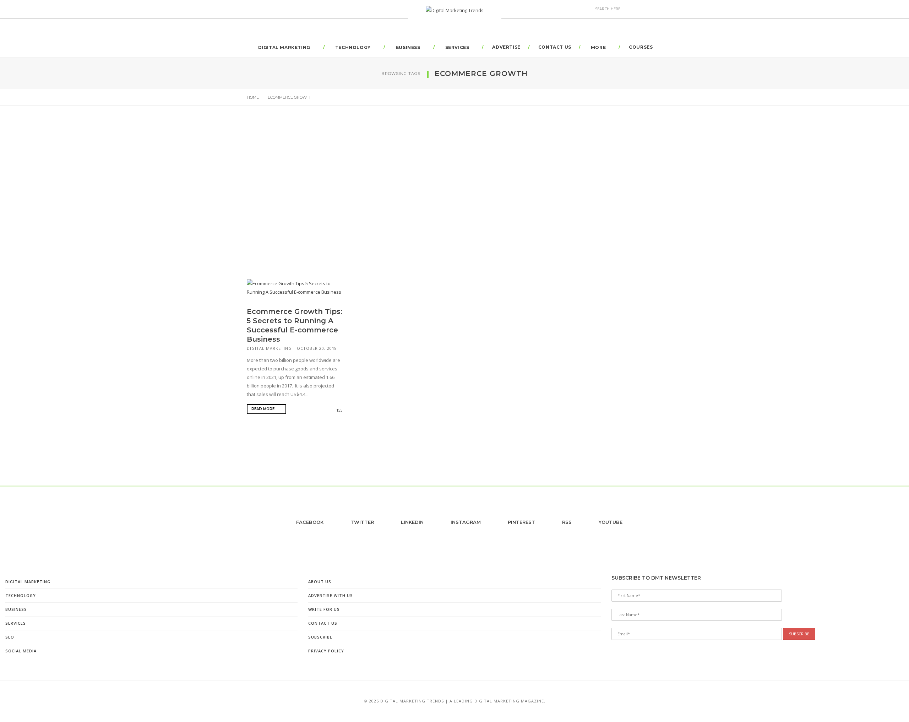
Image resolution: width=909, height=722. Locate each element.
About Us (319, 581)
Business (408, 47)
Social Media (21, 650)
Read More (263, 409)
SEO (9, 637)
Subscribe (320, 637)
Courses (641, 47)
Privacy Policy (326, 650)
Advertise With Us (330, 595)
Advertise (506, 47)
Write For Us (324, 609)
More (598, 47)
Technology (353, 47)
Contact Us (554, 47)
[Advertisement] (454, 184)
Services (457, 47)
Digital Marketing (284, 47)
